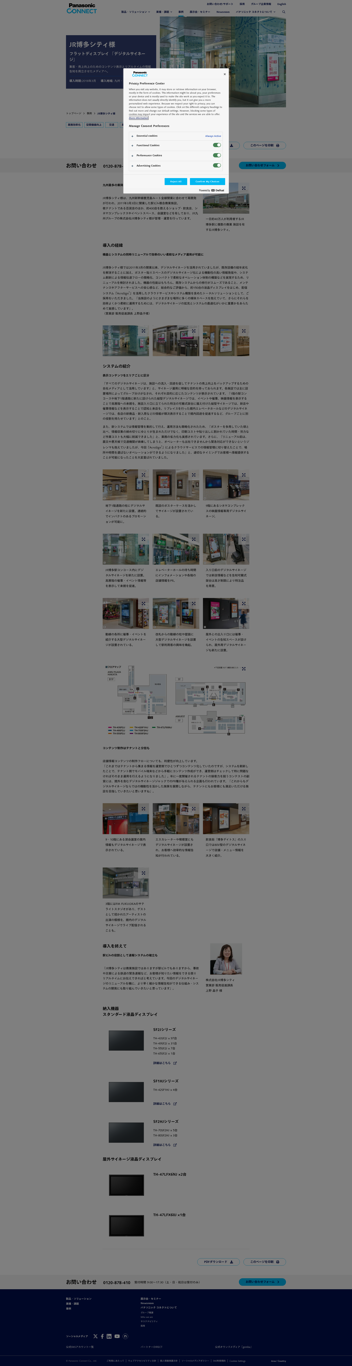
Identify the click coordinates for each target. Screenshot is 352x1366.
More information (138, 117)
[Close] (225, 74)
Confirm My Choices (207, 181)
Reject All (176, 181)
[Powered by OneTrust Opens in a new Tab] (213, 191)
